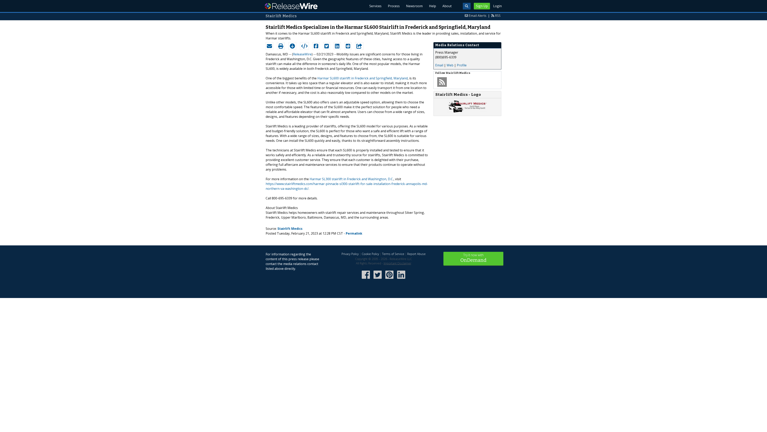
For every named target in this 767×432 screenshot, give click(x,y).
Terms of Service (393, 254)
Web (450, 65)
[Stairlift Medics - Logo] (467, 112)
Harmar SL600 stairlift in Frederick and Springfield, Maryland (362, 78)
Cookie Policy (370, 254)
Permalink (354, 233)
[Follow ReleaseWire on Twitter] (377, 279)
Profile (462, 65)
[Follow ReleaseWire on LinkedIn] (401, 279)
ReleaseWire (291, 6)
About (447, 6)
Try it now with (473, 258)
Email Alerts (477, 15)
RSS (498, 15)
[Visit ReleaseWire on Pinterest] (389, 279)
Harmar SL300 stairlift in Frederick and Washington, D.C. (351, 179)
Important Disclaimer (397, 263)
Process (394, 6)
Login (497, 6)
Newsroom (414, 6)
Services (375, 6)
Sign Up (482, 6)
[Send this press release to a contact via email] (269, 46)
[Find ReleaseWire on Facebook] (365, 279)
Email (439, 65)
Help (432, 6)
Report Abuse (416, 254)
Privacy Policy (350, 254)
